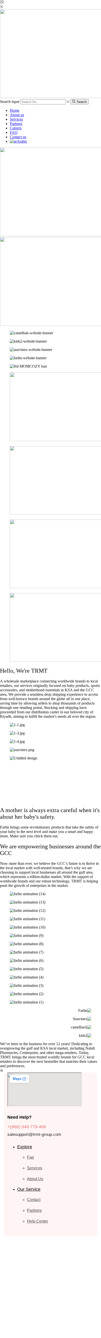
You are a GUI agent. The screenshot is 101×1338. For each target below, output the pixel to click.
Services (16, 119)
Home (14, 110)
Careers (16, 128)
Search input (9, 101)
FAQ (14, 132)
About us (17, 115)
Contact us (18, 137)
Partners (16, 124)
